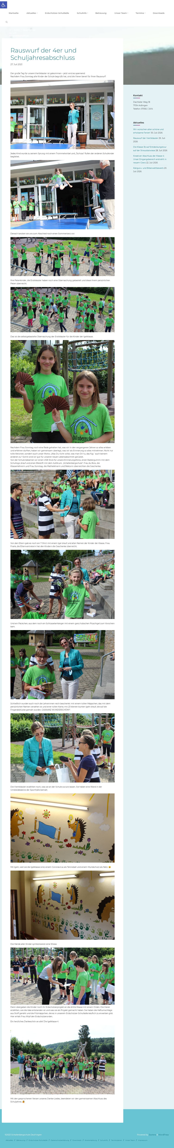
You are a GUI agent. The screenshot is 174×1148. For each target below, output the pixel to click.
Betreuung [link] (20, 1140)
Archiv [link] (17, 30)
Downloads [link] (76, 1140)
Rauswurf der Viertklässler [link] (145, 138)
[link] (3, 4)
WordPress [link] (163, 1135)
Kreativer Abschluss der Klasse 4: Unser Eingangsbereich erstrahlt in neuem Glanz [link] (149, 159)
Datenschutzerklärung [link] (60, 1140)
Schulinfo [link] (104, 1140)
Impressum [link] (142, 1140)
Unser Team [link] (130, 1140)
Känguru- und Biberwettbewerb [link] (148, 168)
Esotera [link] (152, 1135)
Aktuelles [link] (9, 1140)
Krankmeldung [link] (91, 1140)
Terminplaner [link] (116, 1140)
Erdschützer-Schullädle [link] (38, 1140)
